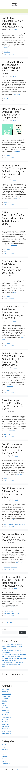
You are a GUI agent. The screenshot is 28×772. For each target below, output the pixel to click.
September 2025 (6, 698)
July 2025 (4, 701)
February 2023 (6, 726)
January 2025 (6, 710)
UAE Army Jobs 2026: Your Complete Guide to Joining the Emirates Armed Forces (14, 171)
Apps (3, 747)
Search (4, 629)
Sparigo (14, 4)
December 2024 (6, 712)
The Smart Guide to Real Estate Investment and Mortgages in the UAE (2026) (13, 267)
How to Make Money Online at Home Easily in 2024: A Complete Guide (13, 113)
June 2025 (5, 703)
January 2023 (6, 728)
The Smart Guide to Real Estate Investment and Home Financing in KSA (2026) (13, 312)
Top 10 (12, 611)
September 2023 (6, 719)
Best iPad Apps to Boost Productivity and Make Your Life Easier (12, 404)
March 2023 (5, 724)
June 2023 (5, 721)
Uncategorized (8, 202)
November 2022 (6, 733)
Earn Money (7, 52)
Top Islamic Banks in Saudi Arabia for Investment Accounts (14, 537)
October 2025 (6, 696)
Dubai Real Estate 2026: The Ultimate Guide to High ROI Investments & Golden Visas (13, 359)
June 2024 (5, 715)
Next (12, 622)
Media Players (6, 751)
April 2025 (5, 708)
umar (5, 251)
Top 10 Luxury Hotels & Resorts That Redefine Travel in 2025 (14, 492)
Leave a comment (9, 54)
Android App (7, 434)
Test (3, 758)
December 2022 (6, 731)
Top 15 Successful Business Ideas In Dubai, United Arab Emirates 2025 (12, 448)
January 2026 (6, 691)
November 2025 (6, 694)
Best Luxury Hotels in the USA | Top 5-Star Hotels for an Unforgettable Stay (14, 581)
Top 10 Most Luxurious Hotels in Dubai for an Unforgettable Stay (12, 22)
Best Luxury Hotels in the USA (12, 613)
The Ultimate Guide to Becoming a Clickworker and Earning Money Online (13, 68)
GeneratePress (20, 769)
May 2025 (4, 705)
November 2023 (6, 717)
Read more (5, 47)
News (3, 754)
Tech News (21, 524)
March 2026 (5, 689)
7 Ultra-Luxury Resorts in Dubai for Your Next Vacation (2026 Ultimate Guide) (13, 218)
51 (8, 622)
